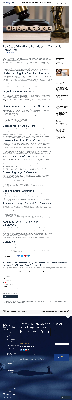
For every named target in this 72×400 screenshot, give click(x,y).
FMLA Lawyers (10, 372)
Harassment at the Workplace (13, 350)
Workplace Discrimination (12, 339)
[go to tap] (68, 316)
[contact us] (61, 1)
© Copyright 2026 (5, 397)
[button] (18, 256)
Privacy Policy (17, 293)
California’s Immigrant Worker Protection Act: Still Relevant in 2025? (62, 107)
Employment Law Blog (11, 388)
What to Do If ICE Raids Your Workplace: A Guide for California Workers (62, 130)
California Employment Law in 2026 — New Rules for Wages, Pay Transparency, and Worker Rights (62, 89)
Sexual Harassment (11, 348)
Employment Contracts (11, 375)
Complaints (5, 286)
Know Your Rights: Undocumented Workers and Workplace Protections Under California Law (62, 101)
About (36, 2)
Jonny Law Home (8, 391)
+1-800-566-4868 (27, 346)
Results (41, 2)
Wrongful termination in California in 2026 (61, 83)
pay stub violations (20, 94)
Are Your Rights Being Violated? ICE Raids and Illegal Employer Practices (62, 95)
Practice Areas (24, 2)
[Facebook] (21, 350)
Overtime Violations (11, 363)
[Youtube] (26, 350)
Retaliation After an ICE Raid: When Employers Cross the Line (62, 119)
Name (4, 274)
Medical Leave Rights (11, 370)
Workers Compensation (11, 382)
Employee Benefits (10, 378)
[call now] (24, 343)
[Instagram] (28, 350)
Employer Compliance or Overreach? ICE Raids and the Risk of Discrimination (62, 136)
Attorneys (31, 2)
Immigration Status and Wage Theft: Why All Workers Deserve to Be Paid (62, 113)
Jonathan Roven (10, 385)
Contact (49, 2)
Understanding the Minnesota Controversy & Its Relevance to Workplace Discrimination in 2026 (62, 64)
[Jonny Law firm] (9, 2)
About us (27, 354)
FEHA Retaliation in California (13, 345)
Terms (13, 293)
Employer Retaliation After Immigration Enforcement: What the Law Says (61, 124)
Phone (4, 282)
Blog (45, 2)
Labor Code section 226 (7, 100)
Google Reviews (64, 357)
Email (4, 278)
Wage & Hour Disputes (11, 361)
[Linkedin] (24, 350)
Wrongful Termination (11, 332)
